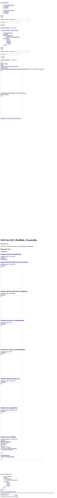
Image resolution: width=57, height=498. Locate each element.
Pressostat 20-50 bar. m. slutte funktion (12, 320)
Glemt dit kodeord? (5, 27)
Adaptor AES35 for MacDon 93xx (11, 254)
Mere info (3, 494)
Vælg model (11, 69)
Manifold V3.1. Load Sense (7, 118)
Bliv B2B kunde (4, 2)
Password (3, 22)
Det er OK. (7, 494)
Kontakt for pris (22, 93)
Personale (9, 42)
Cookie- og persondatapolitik (7, 456)
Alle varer (19, 246)
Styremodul (30, 246)
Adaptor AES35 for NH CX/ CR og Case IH (14, 262)
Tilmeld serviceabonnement (13, 37)
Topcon (6, 69)
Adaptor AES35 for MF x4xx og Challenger (14, 291)
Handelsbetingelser (5, 455)
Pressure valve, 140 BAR (8, 437)
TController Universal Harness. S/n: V (10, 93)
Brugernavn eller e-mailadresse (8, 19)
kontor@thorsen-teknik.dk (10, 448)
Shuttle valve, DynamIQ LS (9, 408)
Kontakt (8, 41)
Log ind (2, 25)
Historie (8, 39)
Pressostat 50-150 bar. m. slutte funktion (13, 349)
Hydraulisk (24, 69)
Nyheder (9, 43)
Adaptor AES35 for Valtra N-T (10, 378)
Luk (1, 490)
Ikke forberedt (17, 69)
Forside (2, 69)
